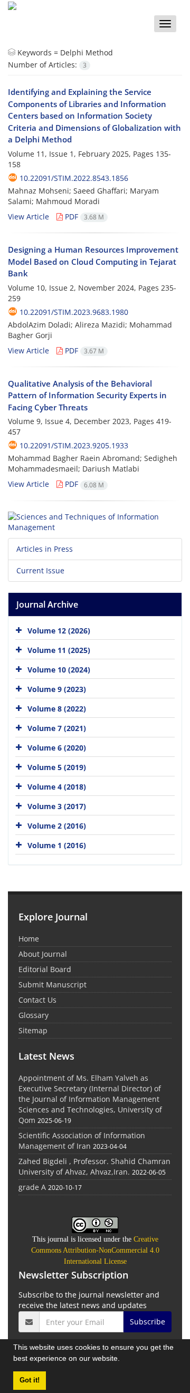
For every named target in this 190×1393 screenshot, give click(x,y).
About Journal (42, 954)
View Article (28, 217)
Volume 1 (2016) (56, 845)
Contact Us (37, 1000)
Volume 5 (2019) (56, 767)
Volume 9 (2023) (56, 689)
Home (28, 939)
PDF (83, 217)
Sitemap (33, 1030)
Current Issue (40, 570)
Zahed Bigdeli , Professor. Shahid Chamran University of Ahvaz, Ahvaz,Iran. (94, 1166)
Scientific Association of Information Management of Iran (81, 1140)
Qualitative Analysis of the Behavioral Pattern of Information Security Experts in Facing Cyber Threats (87, 395)
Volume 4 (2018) (56, 786)
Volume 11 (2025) (58, 650)
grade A (32, 1187)
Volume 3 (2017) (56, 806)
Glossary (33, 1015)
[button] (123, 1359)
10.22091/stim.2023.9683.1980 (74, 312)
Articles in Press (44, 549)
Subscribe (147, 1322)
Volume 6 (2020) (56, 747)
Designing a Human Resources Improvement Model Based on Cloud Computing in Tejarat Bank (93, 261)
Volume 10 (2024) (58, 669)
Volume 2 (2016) (56, 825)
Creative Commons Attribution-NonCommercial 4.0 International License (95, 1250)
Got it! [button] (30, 1380)
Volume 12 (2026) (58, 630)
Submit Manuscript (52, 984)
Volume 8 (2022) (56, 708)
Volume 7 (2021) (56, 728)
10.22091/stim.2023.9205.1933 (74, 445)
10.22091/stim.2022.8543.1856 (74, 178)
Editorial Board (44, 969)
